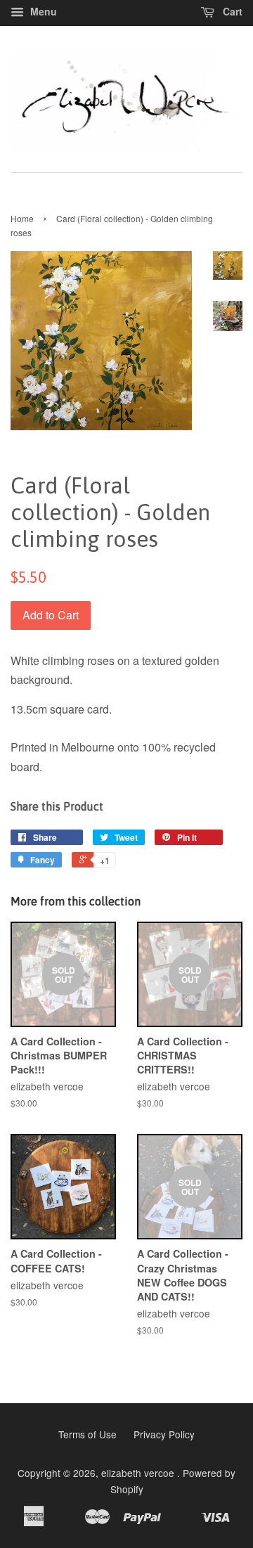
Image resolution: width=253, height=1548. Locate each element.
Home (22, 218)
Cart (231, 11)
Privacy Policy (164, 1434)
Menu (42, 11)
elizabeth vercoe (139, 1473)
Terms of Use (87, 1434)
